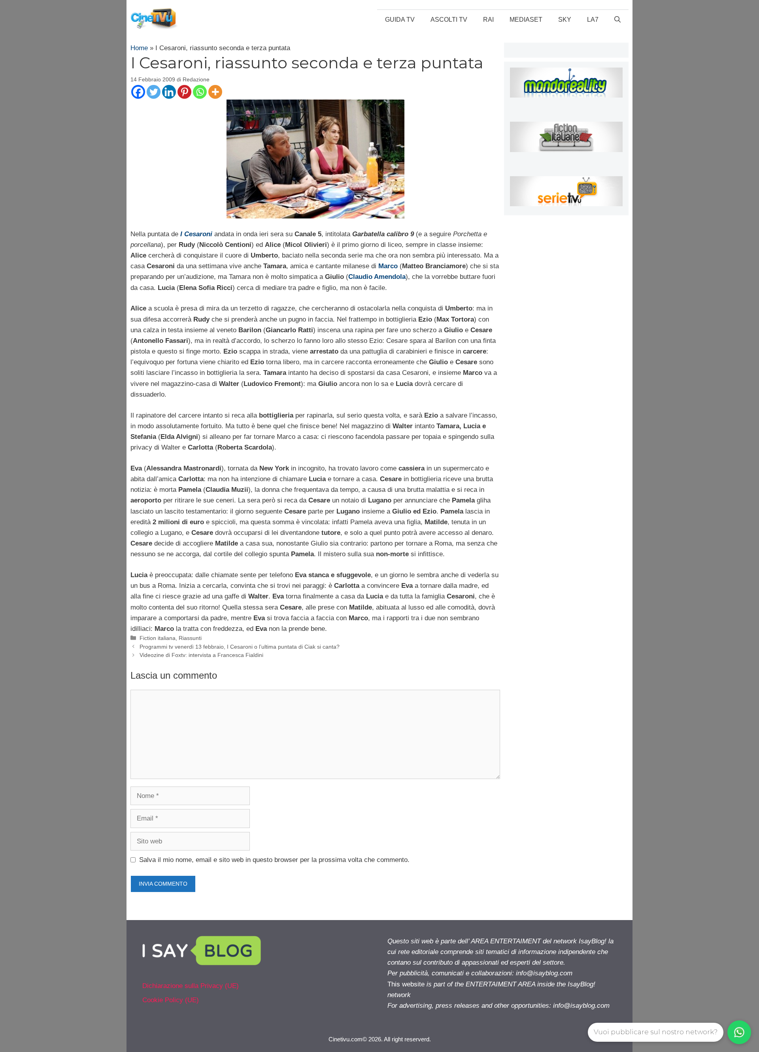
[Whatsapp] (200, 92)
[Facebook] (138, 92)
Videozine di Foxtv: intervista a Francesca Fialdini (201, 655)
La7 (593, 19)
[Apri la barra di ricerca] (617, 20)
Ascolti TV (448, 19)
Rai (488, 19)
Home (139, 48)
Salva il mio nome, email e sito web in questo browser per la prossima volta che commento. (274, 860)
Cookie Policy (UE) (170, 1000)
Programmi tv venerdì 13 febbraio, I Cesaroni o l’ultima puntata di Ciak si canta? (240, 647)
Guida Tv (400, 19)
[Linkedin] (169, 92)
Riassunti (190, 638)
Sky (564, 19)
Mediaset (526, 19)
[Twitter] (153, 92)
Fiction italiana (158, 638)
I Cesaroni (196, 234)
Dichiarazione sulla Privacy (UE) (190, 986)
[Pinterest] (184, 92)
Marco (388, 266)
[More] (215, 92)
